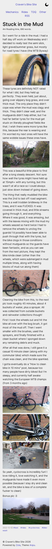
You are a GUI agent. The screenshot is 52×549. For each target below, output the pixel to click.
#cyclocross (34, 528)
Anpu (32, 545)
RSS (27, 15)
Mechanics (12, 12)
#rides (23, 528)
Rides (24, 12)
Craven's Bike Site (26, 4)
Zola (18, 545)
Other (42, 12)
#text (15, 528)
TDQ (33, 12)
